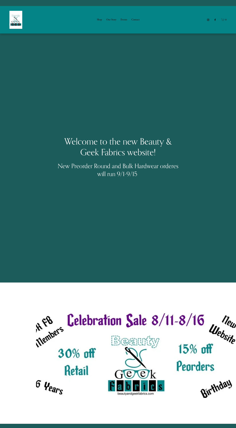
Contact (135, 19)
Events (124, 19)
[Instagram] (208, 19)
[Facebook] (215, 19)
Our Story (111, 19)
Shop (99, 19)
